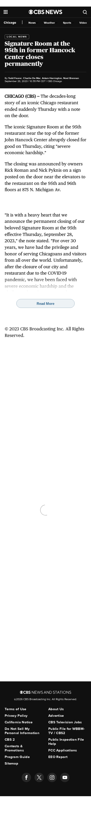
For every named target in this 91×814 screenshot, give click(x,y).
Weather (50, 23)
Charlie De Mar (32, 78)
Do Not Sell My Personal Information (22, 731)
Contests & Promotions (14, 748)
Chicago (10, 23)
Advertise (56, 715)
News (32, 23)
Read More (45, 304)
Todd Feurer (15, 78)
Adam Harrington (52, 78)
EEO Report (57, 757)
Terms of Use (15, 709)
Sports (67, 23)
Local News (17, 36)
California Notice (18, 722)
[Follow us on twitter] (39, 777)
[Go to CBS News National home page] (45, 12)
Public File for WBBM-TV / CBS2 (66, 731)
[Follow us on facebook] (26, 777)
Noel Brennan (71, 78)
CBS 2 (10, 739)
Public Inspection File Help (66, 741)
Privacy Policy (16, 715)
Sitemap (11, 763)
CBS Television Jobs (65, 722)
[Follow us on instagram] (52, 777)
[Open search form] (85, 12)
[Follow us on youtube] (65, 777)
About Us (56, 709)
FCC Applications (62, 750)
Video (83, 23)
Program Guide (17, 757)
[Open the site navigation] (16, 12)
